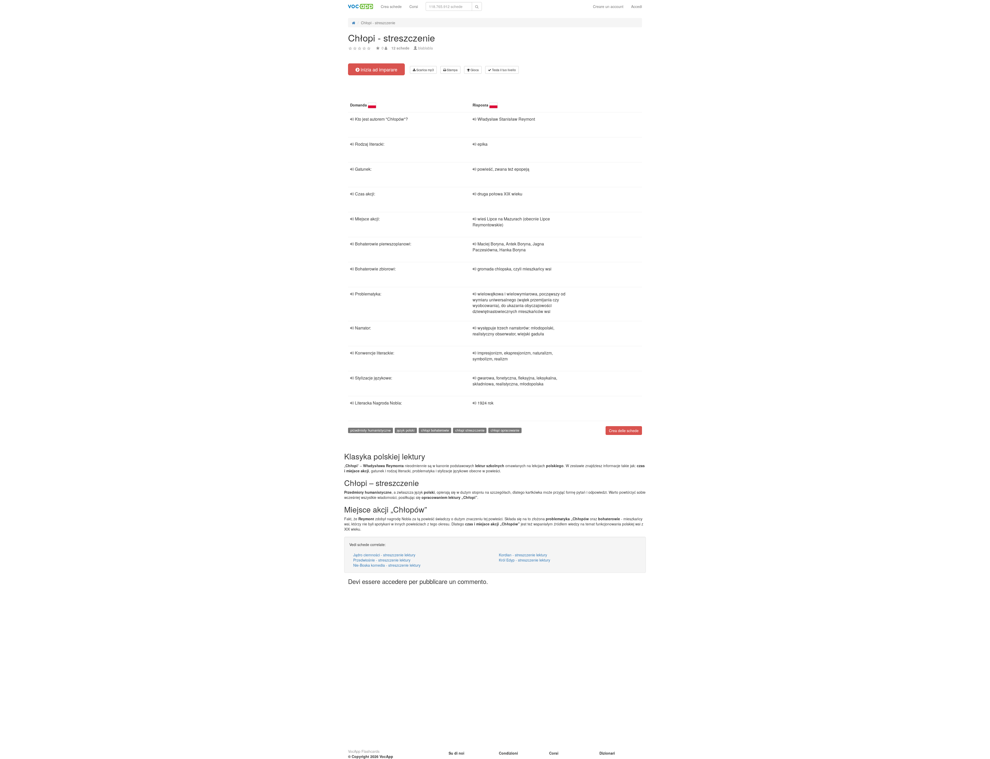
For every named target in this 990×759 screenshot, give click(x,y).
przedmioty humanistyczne (370, 430)
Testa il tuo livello (503, 70)
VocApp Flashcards (364, 751)
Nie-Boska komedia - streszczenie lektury (386, 565)
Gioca (474, 70)
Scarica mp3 (425, 70)
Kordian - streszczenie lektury (523, 554)
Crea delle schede (624, 430)
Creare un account (608, 6)
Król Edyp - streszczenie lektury (524, 560)
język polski (406, 430)
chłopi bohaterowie (435, 430)
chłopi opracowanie (505, 430)
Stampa (452, 70)
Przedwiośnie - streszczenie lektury (381, 560)
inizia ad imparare (378, 69)
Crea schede (391, 6)
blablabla (425, 48)
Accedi (636, 6)
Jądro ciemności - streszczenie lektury (384, 554)
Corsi (413, 6)
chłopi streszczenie (469, 430)
